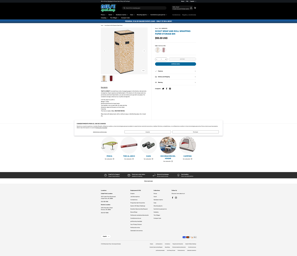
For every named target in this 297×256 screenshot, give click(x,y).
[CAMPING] (187, 145)
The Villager (113, 18)
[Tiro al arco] (129, 145)
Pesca (103, 15)
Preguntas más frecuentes (137, 202)
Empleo (132, 193)
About (182, 1)
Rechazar (195, 132)
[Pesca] (109, 145)
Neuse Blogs (133, 212)
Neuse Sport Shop (107, 243)
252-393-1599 (104, 201)
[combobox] (144, 8)
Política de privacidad (101, 127)
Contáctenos (176, 15)
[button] (195, 8)
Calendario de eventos (136, 230)
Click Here (109, 1)
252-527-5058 (104, 212)
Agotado (182, 59)
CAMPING (187, 156)
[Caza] (148, 145)
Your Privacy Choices (136, 224)
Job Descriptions (135, 196)
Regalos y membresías (189, 15)
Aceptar (148, 132)
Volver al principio (148, 181)
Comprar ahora (175, 64)
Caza (131, 15)
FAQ (187, 1)
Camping (103, 18)
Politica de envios (135, 227)
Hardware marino (121, 15)
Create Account (177, 9)
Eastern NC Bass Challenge (137, 206)
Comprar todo (125, 18)
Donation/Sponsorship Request (139, 209)
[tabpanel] (124, 103)
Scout (156, 28)
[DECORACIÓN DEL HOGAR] (168, 145)
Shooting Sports (142, 15)
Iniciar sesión (185, 9)
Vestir (110, 15)
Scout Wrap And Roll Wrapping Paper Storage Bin (114, 25)
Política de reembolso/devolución (139, 215)
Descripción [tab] (104, 87)
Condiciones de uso (135, 218)
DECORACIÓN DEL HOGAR (167, 157)
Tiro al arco (129, 156)
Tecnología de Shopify (116, 243)
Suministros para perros (158, 15)
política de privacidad (136, 221)
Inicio (102, 25)
